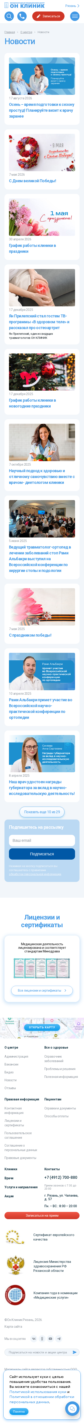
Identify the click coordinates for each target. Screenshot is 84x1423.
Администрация (16, 1056)
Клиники (10, 1169)
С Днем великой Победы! (32, 180)
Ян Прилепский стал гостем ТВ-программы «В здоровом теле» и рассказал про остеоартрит (39, 322)
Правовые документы (20, 1158)
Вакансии (11, 1064)
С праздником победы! (30, 635)
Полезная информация (61, 1077)
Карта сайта (13, 1326)
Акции (9, 1196)
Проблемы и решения (59, 1069)
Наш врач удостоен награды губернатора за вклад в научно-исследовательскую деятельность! (42, 787)
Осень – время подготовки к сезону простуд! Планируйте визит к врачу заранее (41, 110)
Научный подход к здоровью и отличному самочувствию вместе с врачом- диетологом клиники (42, 476)
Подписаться (42, 854)
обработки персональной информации (35, 874)
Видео (9, 1072)
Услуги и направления (21, 1187)
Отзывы (10, 1088)
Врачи (8, 1178)
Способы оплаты (56, 1116)
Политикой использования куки (37, 1392)
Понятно (19, 1411)
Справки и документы (60, 1108)
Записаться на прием (42, 1216)
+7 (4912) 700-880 (60, 1177)
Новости (10, 1080)
